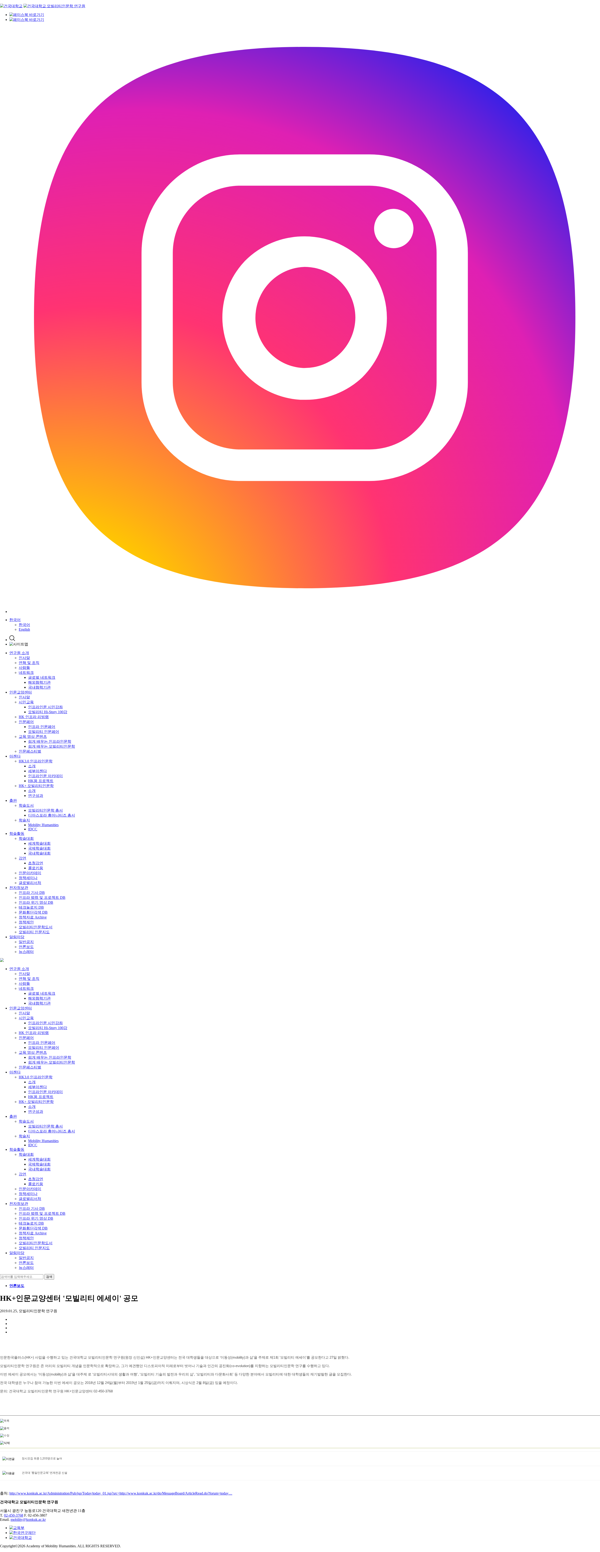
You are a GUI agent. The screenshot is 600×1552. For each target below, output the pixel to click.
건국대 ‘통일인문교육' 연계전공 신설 (44, 1472)
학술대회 (26, 838)
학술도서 (26, 805)
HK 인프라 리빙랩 (34, 717)
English (24, 629)
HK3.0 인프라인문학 (35, 761)
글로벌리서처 (30, 883)
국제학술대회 (39, 848)
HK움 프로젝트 (40, 781)
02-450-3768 (13, 1515)
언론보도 (26, 947)
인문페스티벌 (30, 751)
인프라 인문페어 (41, 727)
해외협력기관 (39, 682)
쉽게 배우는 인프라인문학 (49, 741)
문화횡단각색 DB (33, 912)
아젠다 (15, 756)
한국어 (15, 620)
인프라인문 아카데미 (45, 776)
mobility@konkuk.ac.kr (28, 1520)
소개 (32, 766)
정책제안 (26, 922)
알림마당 (16, 937)
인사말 (24, 658)
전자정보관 (18, 888)
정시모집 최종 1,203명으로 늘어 (42, 1458)
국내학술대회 (39, 853)
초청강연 (35, 863)
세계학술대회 (39, 843)
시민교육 (26, 702)
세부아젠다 (37, 771)
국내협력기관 (39, 687)
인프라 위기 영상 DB (36, 902)
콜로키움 (35, 868)
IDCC (32, 829)
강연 (22, 858)
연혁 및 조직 (29, 663)
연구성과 (35, 796)
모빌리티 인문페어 (43, 732)
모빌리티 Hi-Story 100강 (47, 712)
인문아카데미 (30, 873)
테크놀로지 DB (31, 907)
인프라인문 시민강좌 (45, 707)
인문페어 (26, 722)
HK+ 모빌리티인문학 (36, 786)
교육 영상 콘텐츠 (33, 737)
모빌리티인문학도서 (35, 927)
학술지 (24, 820)
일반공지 (26, 942)
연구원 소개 (19, 653)
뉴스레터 (26, 952)
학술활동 (16, 834)
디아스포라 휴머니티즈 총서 (51, 815)
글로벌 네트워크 (41, 677)
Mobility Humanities (43, 825)
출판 (13, 800)
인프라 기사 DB (32, 893)
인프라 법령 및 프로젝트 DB (42, 898)
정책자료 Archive (33, 917)
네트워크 (26, 673)
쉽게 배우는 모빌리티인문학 (51, 746)
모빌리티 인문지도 (34, 932)
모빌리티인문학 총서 (45, 810)
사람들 (24, 668)
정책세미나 (28, 878)
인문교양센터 (20, 692)
